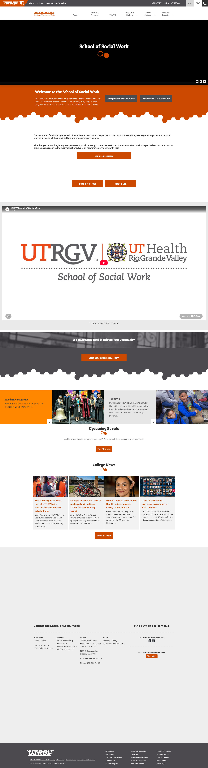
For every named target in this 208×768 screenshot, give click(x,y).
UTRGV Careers (163, 757)
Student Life (110, 760)
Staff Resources (163, 754)
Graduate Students (138, 760)
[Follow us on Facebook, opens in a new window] (150, 640)
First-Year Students (138, 751)
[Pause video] (201, 81)
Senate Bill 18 (47, 764)
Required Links (71, 760)
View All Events (104, 449)
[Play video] (197, 81)
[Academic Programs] (49, 421)
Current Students (138, 763)
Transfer (134, 754)
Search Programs (112, 763)
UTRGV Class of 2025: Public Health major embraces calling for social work (121, 504)
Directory (160, 763)
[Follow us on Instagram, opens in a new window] (153, 640)
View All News (104, 535)
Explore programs (104, 156)
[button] (205, 3)
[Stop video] (204, 81)
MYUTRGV (175, 3)
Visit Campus (161, 760)
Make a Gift (151, 656)
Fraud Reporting (35, 764)
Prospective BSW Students (121, 98)
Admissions (110, 754)
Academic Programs (94, 14)
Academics (110, 751)
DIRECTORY (156, 3)
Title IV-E (112, 15)
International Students (139, 757)
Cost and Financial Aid (114, 757)
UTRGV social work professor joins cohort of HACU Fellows (155, 504)
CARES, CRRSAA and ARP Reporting (42, 760)
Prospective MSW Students (156, 98)
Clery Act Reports (59, 764)
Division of (44, 15)
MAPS (166, 3)
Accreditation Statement (86, 760)
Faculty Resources (164, 751)
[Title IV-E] (153, 421)
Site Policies (60, 760)
